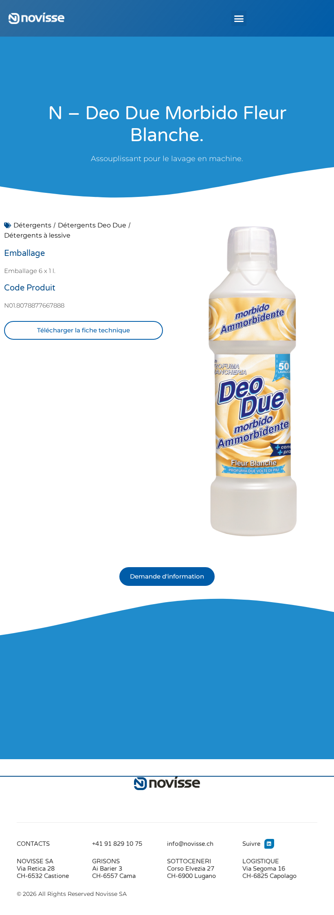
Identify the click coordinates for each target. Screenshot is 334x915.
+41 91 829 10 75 (117, 843)
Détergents (32, 225)
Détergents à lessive (37, 235)
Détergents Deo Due (92, 225)
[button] (239, 18)
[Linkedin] (269, 844)
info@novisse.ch (190, 843)
